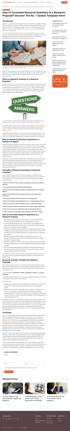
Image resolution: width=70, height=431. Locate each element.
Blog (37, 418)
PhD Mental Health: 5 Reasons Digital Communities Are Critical (59, 70)
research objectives (29, 28)
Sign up (59, 420)
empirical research (34, 304)
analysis (11, 128)
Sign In (65, 2)
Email (26, 363)
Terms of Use (50, 420)
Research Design (5, 6)
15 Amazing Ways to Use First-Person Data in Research (55, 398)
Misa (3, 18)
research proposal (22, 33)
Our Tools (42, 2)
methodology (39, 127)
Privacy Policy (50, 422)
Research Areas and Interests (31, 2)
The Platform (49, 2)
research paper (26, 87)
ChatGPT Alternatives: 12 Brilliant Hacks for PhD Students (58, 43)
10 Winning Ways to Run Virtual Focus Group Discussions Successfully (59, 25)
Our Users (20, 2)
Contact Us (49, 418)
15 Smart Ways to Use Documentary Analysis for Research (12, 398)
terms (19, 243)
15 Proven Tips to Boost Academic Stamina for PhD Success (58, 55)
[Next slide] (67, 379)
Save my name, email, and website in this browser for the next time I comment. (21, 367)
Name (5, 363)
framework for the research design (10, 320)
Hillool (25, 427)
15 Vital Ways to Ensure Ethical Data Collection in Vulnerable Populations (59, 32)
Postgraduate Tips (6, 9)
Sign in (59, 418)
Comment (6, 354)
